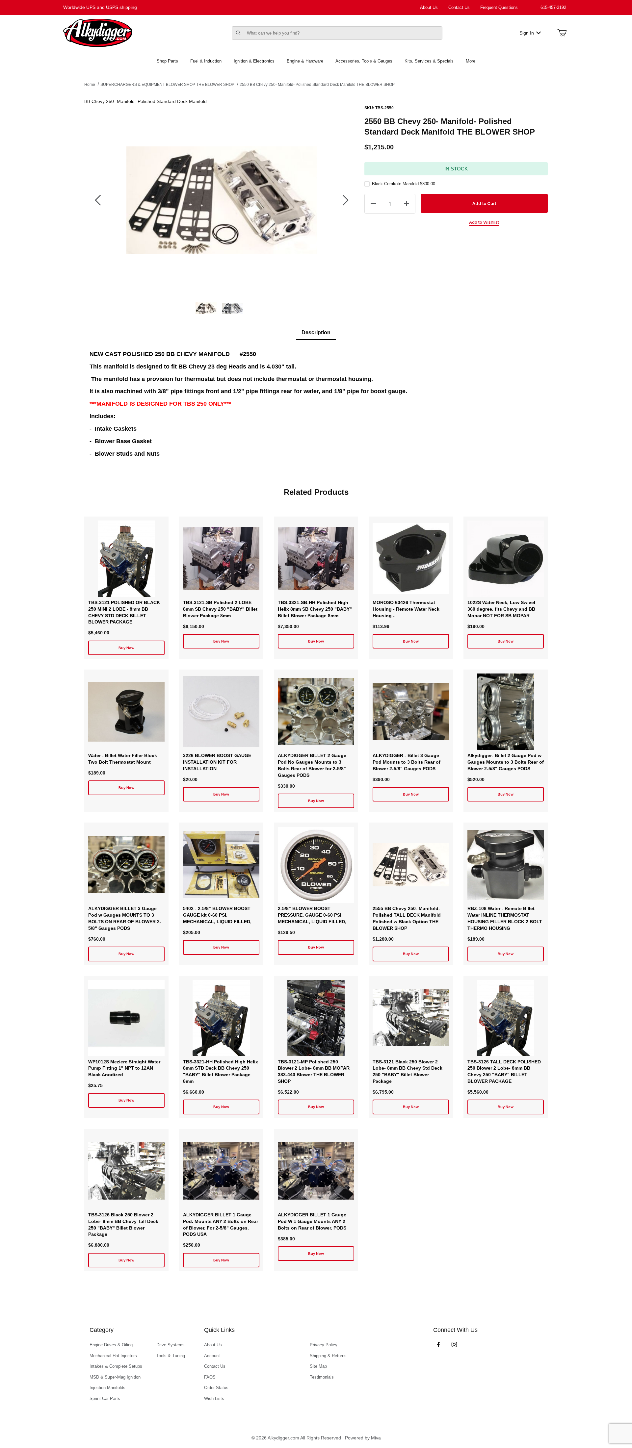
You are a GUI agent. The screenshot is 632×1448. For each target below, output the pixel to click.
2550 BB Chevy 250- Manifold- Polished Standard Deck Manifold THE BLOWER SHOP (317, 84)
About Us (429, 7)
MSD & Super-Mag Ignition (115, 1377)
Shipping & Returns (328, 1355)
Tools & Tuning (170, 1355)
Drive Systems (170, 1344)
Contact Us (459, 7)
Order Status (216, 1387)
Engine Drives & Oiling (111, 1344)
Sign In (526, 33)
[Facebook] (438, 1344)
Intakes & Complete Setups (116, 1366)
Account (212, 1355)
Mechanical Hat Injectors (113, 1355)
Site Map (318, 1366)
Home (89, 84)
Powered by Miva (363, 1437)
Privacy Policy (323, 1344)
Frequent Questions (499, 7)
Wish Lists (214, 1398)
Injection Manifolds (107, 1387)
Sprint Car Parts (105, 1398)
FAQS (210, 1377)
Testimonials (322, 1377)
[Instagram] (454, 1344)
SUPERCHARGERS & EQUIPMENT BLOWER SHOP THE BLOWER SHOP (167, 84)
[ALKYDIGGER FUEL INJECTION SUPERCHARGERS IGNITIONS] (97, 32)
